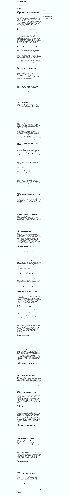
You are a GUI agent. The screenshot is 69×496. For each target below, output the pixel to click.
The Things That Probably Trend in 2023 (25, 438)
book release (32, 199)
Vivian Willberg (34, 110)
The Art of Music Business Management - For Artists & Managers (26, 91)
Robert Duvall (26, 480)
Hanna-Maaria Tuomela (20, 71)
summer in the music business (21, 73)
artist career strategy (34, 32)
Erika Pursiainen (23, 107)
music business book (33, 201)
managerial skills (35, 53)
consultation (37, 293)
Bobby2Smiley (19, 17)
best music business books (22, 148)
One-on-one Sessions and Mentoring (25, 322)
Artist (24, 51)
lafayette (26, 18)
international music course (28, 108)
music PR (34, 413)
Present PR (33, 414)
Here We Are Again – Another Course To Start (27, 392)
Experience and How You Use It (24, 231)
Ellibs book (27, 218)
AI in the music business (33, 162)
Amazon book (21, 126)
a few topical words (27, 293)
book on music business (26, 199)
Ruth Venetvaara (24, 110)
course (36, 263)
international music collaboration (21, 88)
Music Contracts (23, 55)
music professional (28, 381)
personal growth (35, 166)
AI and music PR (26, 409)
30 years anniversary (27, 280)
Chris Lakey (32, 106)
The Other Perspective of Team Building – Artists (27, 363)
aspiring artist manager (36, 51)
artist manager (31, 263)
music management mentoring (33, 35)
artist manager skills (27, 106)
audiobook (36, 198)
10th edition (26, 104)
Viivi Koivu (27, 354)
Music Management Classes (25, 132)
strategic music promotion (34, 415)
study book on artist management (29, 267)
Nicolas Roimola (25, 353)
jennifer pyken (34, 108)
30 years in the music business (34, 280)
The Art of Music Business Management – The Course (29, 260)
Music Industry (29, 131)
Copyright (23, 476)
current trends (32, 181)
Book (32, 217)
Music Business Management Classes (34, 130)
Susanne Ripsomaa (37, 353)
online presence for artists (24, 150)
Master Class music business (27, 149)
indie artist (34, 200)
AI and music (31, 180)
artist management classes (32, 126)
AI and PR (37, 409)
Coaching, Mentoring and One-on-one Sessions (27, 159)
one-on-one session (30, 166)
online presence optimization (29, 56)
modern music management (35, 149)
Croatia (35, 17)
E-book (35, 199)
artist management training (20, 106)
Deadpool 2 (25, 378)
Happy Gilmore (22, 379)
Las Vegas (32, 379)
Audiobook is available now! (23, 461)
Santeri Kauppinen (33, 90)
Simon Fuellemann (29, 110)
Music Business (31, 395)
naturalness (18, 339)
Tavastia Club (27, 73)
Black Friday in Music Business (31, 148)
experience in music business (25, 234)
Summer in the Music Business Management (27, 68)
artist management (19, 16)
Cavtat (22, 17)
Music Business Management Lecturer (33, 282)
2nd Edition (25, 216)
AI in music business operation (25, 125)
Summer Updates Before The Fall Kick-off (26, 375)
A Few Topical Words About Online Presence (27, 291)
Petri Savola (33, 353)
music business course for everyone (23, 130)
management (24, 201)
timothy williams (32, 73)
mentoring (18, 282)
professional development (20, 167)
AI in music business (32, 262)
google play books (26, 200)
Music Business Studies (36, 183)
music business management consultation (33, 34)
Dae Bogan (35, 106)
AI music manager (31, 125)
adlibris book (29, 216)
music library (18, 150)
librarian (37, 200)
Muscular (37, 18)
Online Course (22, 133)
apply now (22, 51)
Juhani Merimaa (26, 71)
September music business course (27, 57)
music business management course (28, 54)
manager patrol (25, 352)
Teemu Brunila (38, 90)
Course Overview (35, 127)
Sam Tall (39, 395)
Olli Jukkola (29, 353)
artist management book (25, 16)
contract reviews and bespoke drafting (28, 17)
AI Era (34, 124)
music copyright (27, 55)
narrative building (37, 311)
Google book (31, 264)
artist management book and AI (34, 16)
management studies (20, 395)
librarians (18, 201)
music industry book (34, 131)
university (36, 480)
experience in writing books (33, 234)
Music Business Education (23, 34)
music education (19, 220)
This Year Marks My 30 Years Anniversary (26, 278)
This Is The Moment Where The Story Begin (26, 473)
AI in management (26, 162)
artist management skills (29, 51)
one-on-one (22, 295)
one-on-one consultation (20, 312)
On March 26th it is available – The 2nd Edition (27, 214)
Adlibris (30, 197)
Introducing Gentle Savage (23, 335)
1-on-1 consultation (27, 309)
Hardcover (31, 200)
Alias (25, 377)
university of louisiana (22, 20)
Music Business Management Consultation (26, 29)
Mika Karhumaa (19, 32)
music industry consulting (25, 35)
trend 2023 (23, 441)
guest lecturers (37, 181)
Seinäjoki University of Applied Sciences (26, 134)
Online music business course (34, 479)
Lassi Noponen (33, 88)
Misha (35, 18)
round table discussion (27, 90)
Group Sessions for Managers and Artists (26, 425)
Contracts (20, 476)
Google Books (31, 218)
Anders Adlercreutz (33, 86)
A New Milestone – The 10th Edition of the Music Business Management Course (27, 102)
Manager (34, 325)
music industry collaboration (23, 413)
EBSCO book (24, 218)
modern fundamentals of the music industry (29, 129)
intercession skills (19, 182)
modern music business (32, 182)
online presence (23, 250)
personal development (20, 414)
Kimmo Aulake (28, 88)
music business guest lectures (27, 412)
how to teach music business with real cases (25, 411)
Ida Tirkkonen (23, 108)
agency (25, 351)
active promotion (26, 180)
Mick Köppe (35, 71)
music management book (31, 220)
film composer (29, 378)
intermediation (38, 477)
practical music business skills (27, 414)
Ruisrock (36, 19)
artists (18, 476)
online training (33, 19)
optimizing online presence (37, 56)
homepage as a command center (21, 294)
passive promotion (19, 57)
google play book (21, 200)
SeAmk (29, 480)
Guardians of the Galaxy (32, 477)
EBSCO (39, 127)
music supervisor (33, 381)
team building (28, 339)
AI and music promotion (32, 409)
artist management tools (37, 105)
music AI (37, 182)
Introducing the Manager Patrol (24, 349)
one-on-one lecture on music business (30, 236)
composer (22, 378)
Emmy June (30, 325)
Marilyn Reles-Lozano (26, 395)
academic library (26, 197)
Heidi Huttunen (34, 351)
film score (33, 378)
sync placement (19, 354)
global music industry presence (33, 87)
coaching (27, 325)
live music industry (30, 71)
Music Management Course (33, 132)
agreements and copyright (28, 50)
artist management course (29, 105)
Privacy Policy (19, 492)
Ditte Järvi (29, 351)
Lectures (35, 281)
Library (22, 149)
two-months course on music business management (33, 58)
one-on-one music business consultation (28, 36)
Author (18, 148)
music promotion (22, 267)
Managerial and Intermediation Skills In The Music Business (25, 53)
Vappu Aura (36, 91)
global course (27, 107)
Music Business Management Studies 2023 (26, 449)
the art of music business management (33, 396)
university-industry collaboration (29, 416)
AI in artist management (27, 32)
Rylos (21, 339)
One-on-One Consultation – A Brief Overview (27, 306)
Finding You (34, 476)
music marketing (37, 220)
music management (32, 311)
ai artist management (27, 86)
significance (23, 339)
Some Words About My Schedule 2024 (25, 246)
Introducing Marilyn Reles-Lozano (24, 406)
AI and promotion (22, 124)
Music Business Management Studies (24, 479)
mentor (38, 281)
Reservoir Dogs (38, 381)
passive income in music (32, 295)
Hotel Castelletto (22, 18)
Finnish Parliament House (25, 87)
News (23, 32)
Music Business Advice (32, 294)
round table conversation (20, 90)
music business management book (36, 219)
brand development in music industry (28, 127)
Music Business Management (26, 72)
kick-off (30, 379)
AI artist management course (29, 124)
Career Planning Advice (30, 281)
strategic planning (23, 58)
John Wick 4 (18, 478)
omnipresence (23, 56)
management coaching (30, 18)
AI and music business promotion (28, 123)
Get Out (36, 378)
